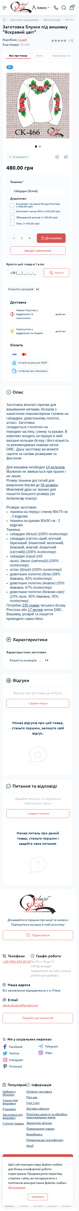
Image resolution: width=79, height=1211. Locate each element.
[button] (36, 143)
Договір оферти (37, 1105)
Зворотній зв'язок (39, 1119)
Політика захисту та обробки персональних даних (46, 1112)
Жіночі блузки (52, 19)
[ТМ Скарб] (38, 901)
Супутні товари (13, 1120)
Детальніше (16, 1187)
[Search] (64, 7)
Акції (30, 1142)
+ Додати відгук (38, 700)
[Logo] (21, 7)
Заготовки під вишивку (24, 19)
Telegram (51, 1043)
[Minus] (13, 234)
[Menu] (5, 7)
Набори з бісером (9, 1090)
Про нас (32, 1094)
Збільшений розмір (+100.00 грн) (36, 214)
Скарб (22, 39)
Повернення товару (40, 1125)
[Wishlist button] (57, 153)
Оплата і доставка (39, 1088)
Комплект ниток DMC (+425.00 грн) (38, 208)
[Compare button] (65, 153)
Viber (48, 1049)
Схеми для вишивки (10, 1098)
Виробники (34, 1131)
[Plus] (29, 234)
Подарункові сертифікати (44, 1137)
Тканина (17, 178)
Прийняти (38, 1196)
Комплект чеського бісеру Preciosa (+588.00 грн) (38, 202)
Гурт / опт (33, 1099)
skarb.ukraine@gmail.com (20, 1002)
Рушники (9, 1105)
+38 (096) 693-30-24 (17, 958)
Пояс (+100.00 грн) (28, 220)
